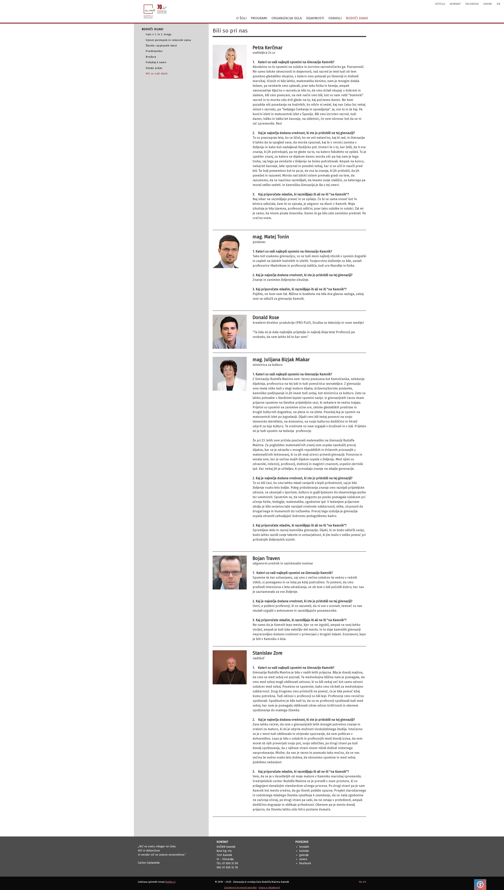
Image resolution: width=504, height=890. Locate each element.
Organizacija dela (286, 18)
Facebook (305, 863)
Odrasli (335, 18)
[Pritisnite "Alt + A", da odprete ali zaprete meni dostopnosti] (480, 884)
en (498, 4)
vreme (487, 4)
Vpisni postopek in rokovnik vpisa (168, 40)
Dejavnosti (315, 18)
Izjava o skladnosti (269, 887)
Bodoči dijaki (357, 18)
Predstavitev (154, 51)
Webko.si (170, 881)
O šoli (241, 18)
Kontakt (304, 846)
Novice (303, 859)
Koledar (304, 851)
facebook (472, 4)
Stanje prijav (154, 68)
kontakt (455, 4)
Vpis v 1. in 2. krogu (158, 34)
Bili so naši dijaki (157, 73)
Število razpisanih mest (161, 45)
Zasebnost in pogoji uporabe (240, 887)
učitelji (440, 4)
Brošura (151, 56)
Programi (259, 18)
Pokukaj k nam (155, 62)
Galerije (304, 855)
